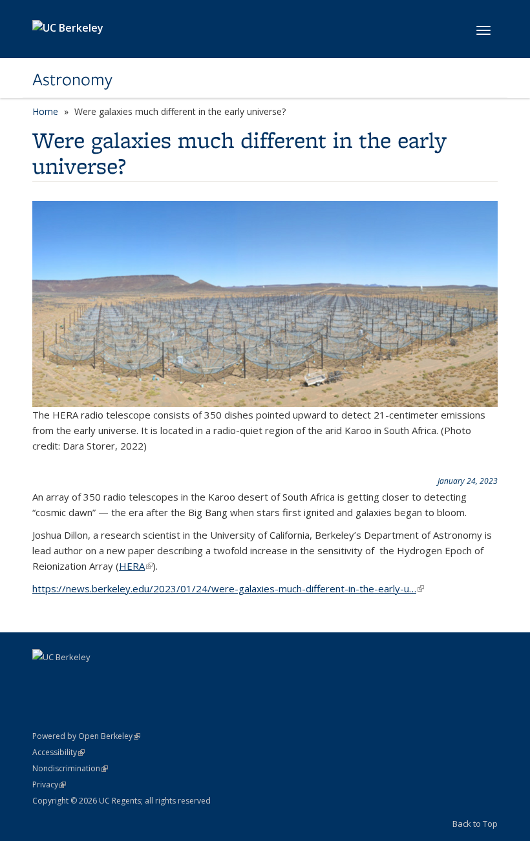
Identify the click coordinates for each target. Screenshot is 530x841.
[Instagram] (94, 679)
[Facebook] (44, 679)
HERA (136, 565)
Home (45, 111)
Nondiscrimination (70, 768)
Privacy (49, 784)
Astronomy (72, 79)
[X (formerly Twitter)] (69, 679)
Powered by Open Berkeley (86, 736)
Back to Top (475, 823)
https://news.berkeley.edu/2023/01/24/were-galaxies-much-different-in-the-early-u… (228, 588)
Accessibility (58, 752)
